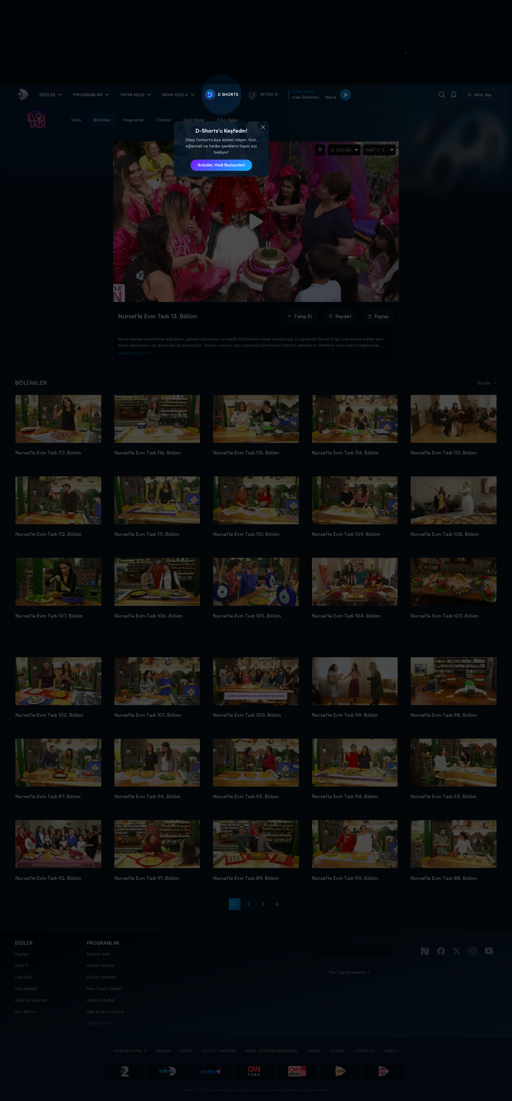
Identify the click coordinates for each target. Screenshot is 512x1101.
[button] (262, 127)
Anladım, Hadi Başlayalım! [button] (221, 165)
